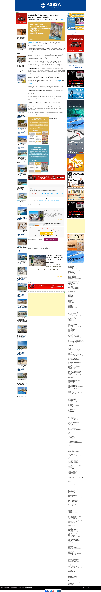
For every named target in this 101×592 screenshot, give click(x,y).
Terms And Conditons (79, 587)
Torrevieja (30, 83)
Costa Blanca (40, 21)
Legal (90, 587)
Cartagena (59, 80)
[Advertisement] (46, 304)
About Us (92, 587)
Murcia (62, 19)
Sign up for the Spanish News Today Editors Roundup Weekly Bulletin (48, 189)
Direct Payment (73, 587)
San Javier (48, 81)
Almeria (30, 21)
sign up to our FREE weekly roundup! (49, 200)
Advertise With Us (97, 587)
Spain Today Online (32, 42)
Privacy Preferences (28, 587)
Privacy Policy (86, 587)
